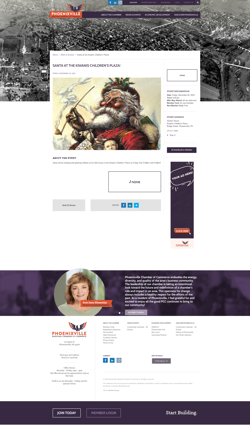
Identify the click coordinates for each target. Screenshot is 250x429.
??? (197, 2)
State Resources (109, 335)
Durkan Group (113, 390)
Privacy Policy (108, 340)
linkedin (115, 2)
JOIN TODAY (66, 413)
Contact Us (188, 2)
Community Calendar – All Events (137, 328)
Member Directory (148, 2)
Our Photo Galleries (183, 335)
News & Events (67, 55)
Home (55, 55)
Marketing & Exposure (111, 330)
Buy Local (155, 332)
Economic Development (161, 323)
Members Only (108, 327)
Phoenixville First (158, 330)
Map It (172, 135)
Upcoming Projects (159, 335)
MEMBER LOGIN (103, 413)
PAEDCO (155, 327)
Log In (177, 2)
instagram (120, 2)
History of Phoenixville (184, 332)
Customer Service (110, 338)
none (135, 181)
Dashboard (165, 2)
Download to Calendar (182, 150)
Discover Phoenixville (185, 323)
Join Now (133, 2)
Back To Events (69, 205)
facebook (110, 2)
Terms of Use (108, 343)
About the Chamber (111, 323)
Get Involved (108, 332)
